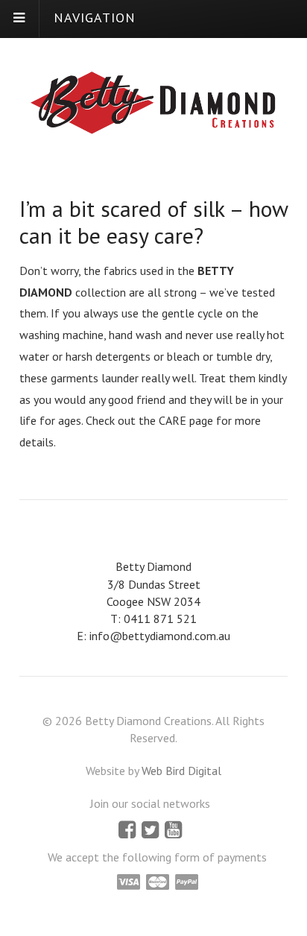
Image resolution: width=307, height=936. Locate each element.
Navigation (95, 17)
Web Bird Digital (181, 770)
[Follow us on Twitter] (151, 832)
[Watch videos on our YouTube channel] (173, 832)
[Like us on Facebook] (128, 832)
